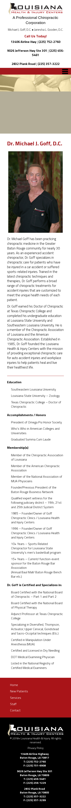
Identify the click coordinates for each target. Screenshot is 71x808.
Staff (13, 704)
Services (15, 697)
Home (14, 684)
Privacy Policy (36, 748)
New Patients (19, 691)
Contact (15, 710)
